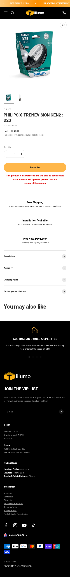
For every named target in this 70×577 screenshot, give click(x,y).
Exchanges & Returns (13, 503)
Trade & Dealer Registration (16, 514)
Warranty (8, 500)
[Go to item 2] (20, 98)
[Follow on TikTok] (33, 525)
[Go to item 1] (9, 98)
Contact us (8, 496)
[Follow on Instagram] (15, 525)
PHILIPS (7, 109)
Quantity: (8, 147)
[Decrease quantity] (8, 154)
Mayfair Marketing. (23, 565)
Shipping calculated (24, 135)
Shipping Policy (11, 507)
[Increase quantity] (21, 154)
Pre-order (35, 167)
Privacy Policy (10, 510)
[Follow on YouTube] (24, 525)
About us (8, 493)
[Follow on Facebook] (6, 525)
